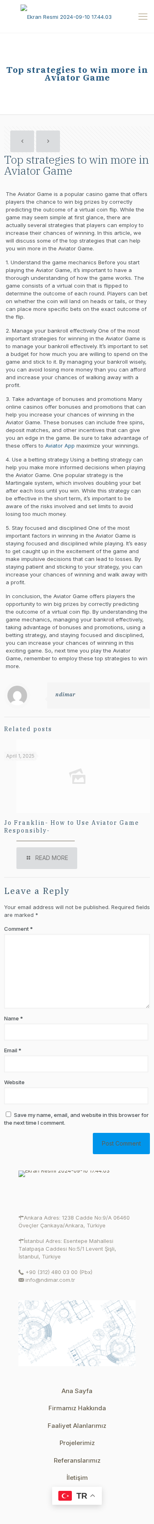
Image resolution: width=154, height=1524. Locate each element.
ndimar (65, 694)
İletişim (77, 1477)
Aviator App (60, 445)
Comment (18, 928)
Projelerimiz (77, 1443)
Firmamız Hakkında (77, 1408)
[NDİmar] (77, 16)
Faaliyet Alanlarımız (77, 1425)
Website (14, 1082)
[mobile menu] (143, 16)
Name (13, 1018)
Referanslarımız (77, 1460)
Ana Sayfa (77, 1391)
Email (12, 1050)
